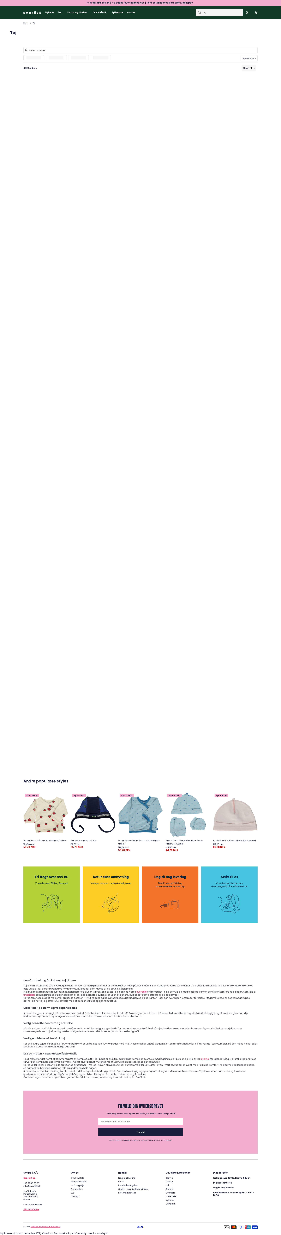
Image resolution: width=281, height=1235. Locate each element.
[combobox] (219, 12)
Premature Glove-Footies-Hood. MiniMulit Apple (184, 842)
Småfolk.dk (36, 1226)
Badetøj (169, 1189)
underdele (29, 995)
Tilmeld (141, 1132)
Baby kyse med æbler (83, 840)
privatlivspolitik (147, 1140)
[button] (249, 58)
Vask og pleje (77, 1185)
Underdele (171, 1196)
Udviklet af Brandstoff (50, 1226)
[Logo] (32, 12)
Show (246, 68)
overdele (141, 991)
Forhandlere (77, 1189)
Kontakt (75, 1196)
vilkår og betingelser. (164, 1140)
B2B (72, 1192)
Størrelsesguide (78, 1181)
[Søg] (198, 12)
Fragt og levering (126, 1177)
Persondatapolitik (127, 1192)
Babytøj (169, 1177)
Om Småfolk (77, 1177)
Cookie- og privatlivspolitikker (133, 1189)
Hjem (25, 23)
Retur (121, 1181)
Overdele (170, 1192)
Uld (167, 1185)
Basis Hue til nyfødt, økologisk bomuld (234, 840)
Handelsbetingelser (128, 1185)
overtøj (205, 1059)
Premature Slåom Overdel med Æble (44, 840)
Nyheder (170, 1200)
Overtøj (169, 1181)
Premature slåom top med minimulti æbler (139, 842)
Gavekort (170, 1203)
